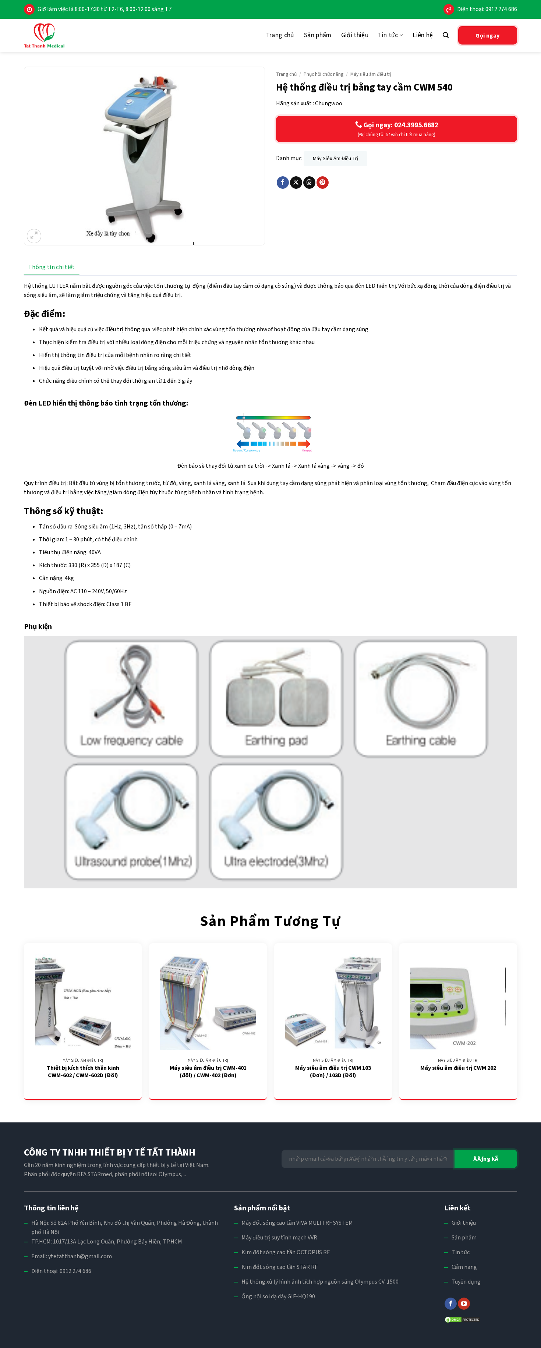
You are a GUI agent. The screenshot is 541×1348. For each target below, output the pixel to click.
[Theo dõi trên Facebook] (451, 1304)
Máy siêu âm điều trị (370, 74)
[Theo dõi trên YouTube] (464, 1304)
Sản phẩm (318, 35)
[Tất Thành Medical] (44, 36)
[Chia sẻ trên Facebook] (283, 182)
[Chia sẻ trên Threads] (309, 182)
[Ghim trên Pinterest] (323, 182)
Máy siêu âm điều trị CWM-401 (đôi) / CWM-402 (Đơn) (208, 1072)
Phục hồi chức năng (323, 74)
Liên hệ (423, 35)
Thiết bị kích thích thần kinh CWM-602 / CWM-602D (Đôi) (83, 1072)
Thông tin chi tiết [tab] (51, 267)
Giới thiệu (355, 35)
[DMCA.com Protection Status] (462, 1319)
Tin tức (388, 35)
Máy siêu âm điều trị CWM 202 (458, 1068)
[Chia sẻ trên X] (296, 182)
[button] (446, 35)
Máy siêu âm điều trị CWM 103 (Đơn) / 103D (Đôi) (333, 1072)
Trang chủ (280, 35)
